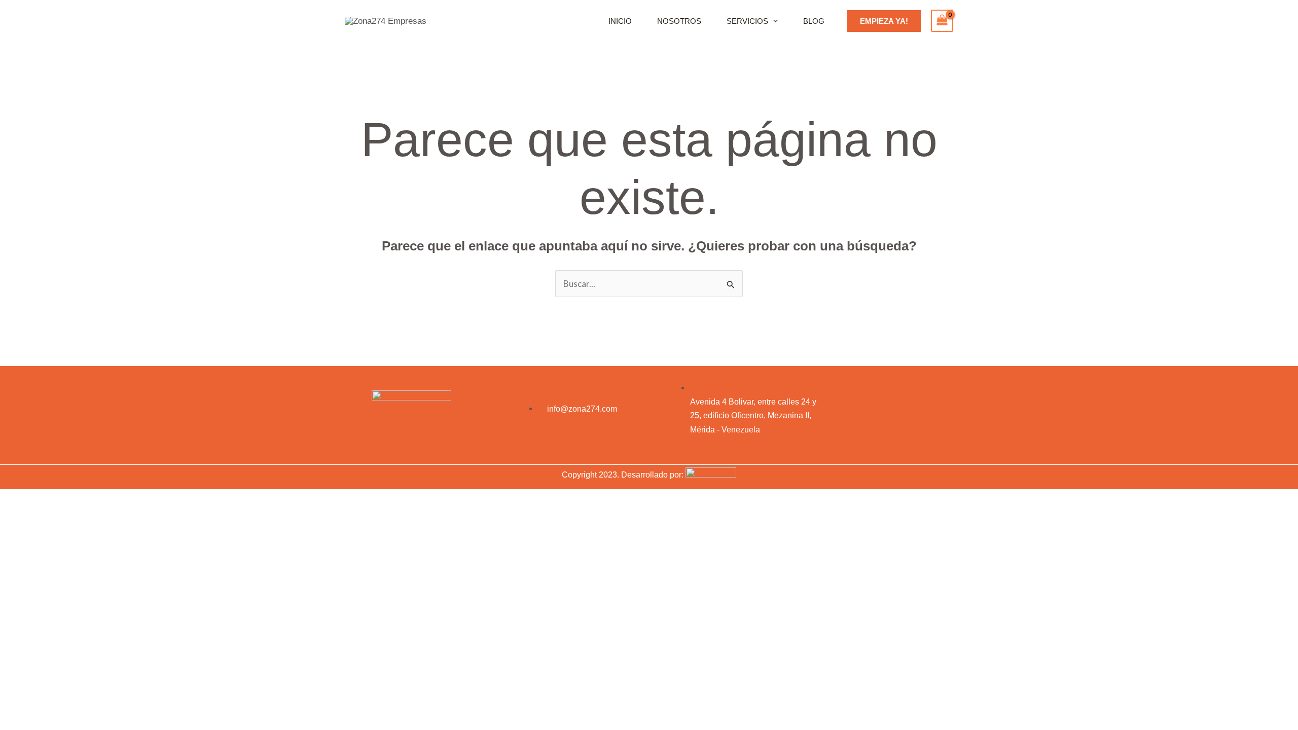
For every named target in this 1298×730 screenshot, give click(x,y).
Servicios (747, 21)
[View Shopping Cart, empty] (942, 21)
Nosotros (679, 21)
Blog (813, 21)
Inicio (620, 21)
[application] (773, 21)
